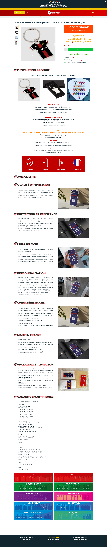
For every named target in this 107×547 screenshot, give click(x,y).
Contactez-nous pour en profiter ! (78, 42)
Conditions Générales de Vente (80, 537)
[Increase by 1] (67, 49)
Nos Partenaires (80, 542)
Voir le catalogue (19, 12)
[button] (55, 44)
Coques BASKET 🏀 (46, 16)
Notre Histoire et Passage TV (27, 537)
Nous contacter (53, 542)
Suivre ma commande (27, 542)
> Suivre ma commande (88, 9)
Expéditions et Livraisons (53, 539)
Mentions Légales (27, 539)
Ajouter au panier (81, 49)
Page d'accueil (16, 19)
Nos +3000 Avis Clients (53, 537)
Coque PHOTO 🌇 (89, 16)
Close (105, 1)
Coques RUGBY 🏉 (37, 16)
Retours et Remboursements (80, 539)
